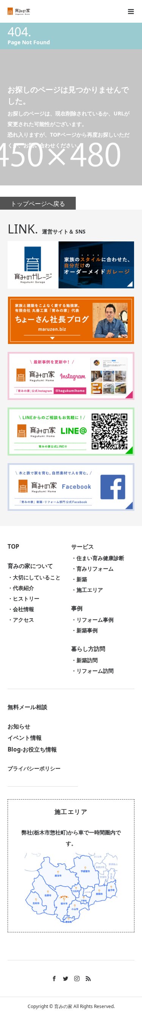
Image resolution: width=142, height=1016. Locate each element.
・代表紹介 (21, 587)
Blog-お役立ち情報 (32, 749)
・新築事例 (84, 630)
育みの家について (30, 566)
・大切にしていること (34, 577)
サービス (82, 547)
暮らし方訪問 (88, 649)
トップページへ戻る (38, 203)
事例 (77, 608)
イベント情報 (25, 738)
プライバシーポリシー (34, 768)
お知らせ (19, 726)
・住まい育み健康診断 (97, 558)
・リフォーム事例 (92, 619)
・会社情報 (21, 609)
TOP (13, 547)
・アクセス (21, 619)
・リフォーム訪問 (92, 670)
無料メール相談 (27, 707)
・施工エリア (87, 589)
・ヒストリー (23, 598)
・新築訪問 (84, 660)
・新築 (79, 579)
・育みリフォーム (92, 568)
